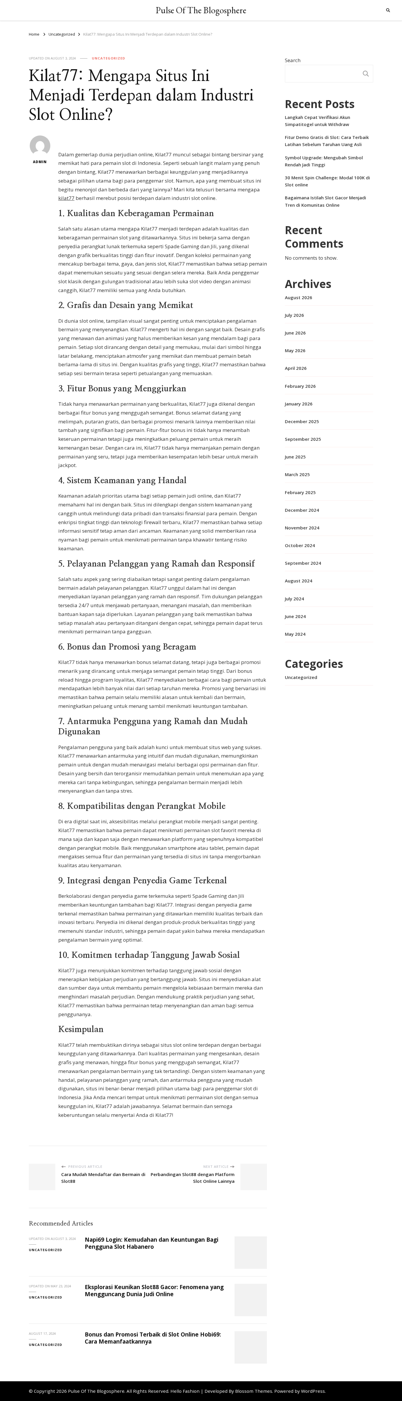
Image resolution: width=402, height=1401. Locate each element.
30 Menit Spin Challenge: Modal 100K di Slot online (327, 181)
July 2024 (294, 599)
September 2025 (303, 439)
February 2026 (300, 386)
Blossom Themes (253, 1391)
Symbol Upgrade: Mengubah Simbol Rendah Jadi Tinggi (324, 161)
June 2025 (295, 457)
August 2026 (298, 297)
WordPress (313, 1391)
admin (40, 162)
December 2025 (302, 421)
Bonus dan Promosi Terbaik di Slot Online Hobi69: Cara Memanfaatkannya (153, 1338)
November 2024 (302, 528)
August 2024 (298, 581)
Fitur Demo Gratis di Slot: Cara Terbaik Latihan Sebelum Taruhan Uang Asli (327, 140)
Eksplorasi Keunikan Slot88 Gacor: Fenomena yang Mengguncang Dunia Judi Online (154, 1290)
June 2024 (295, 616)
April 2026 (296, 368)
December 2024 (302, 510)
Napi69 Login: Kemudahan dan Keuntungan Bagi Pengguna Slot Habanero (151, 1243)
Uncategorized (108, 58)
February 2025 (300, 492)
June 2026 (295, 333)
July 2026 (294, 315)
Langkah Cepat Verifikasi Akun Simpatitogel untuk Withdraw (317, 120)
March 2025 (297, 474)
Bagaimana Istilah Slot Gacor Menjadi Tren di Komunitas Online (325, 201)
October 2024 (300, 545)
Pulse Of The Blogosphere (201, 10)
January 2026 (299, 404)
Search (292, 60)
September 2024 (303, 563)
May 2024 (295, 634)
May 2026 (295, 350)
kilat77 (66, 198)
